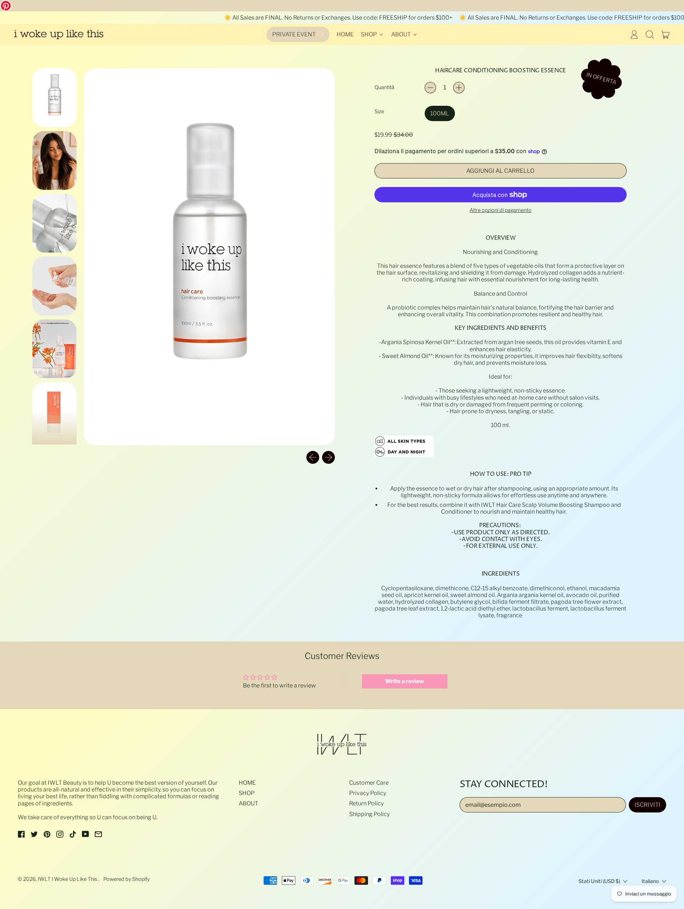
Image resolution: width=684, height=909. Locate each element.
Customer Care (369, 782)
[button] (650, 34)
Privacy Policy (367, 793)
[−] (430, 87)
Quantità (384, 87)
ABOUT (248, 803)
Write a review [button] (404, 681)
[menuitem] (54, 97)
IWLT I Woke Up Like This (68, 879)
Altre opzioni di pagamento (501, 210)
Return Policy (366, 803)
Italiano (650, 881)
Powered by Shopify (126, 879)
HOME (345, 34)
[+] (459, 87)
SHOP (247, 793)
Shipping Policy (369, 814)
